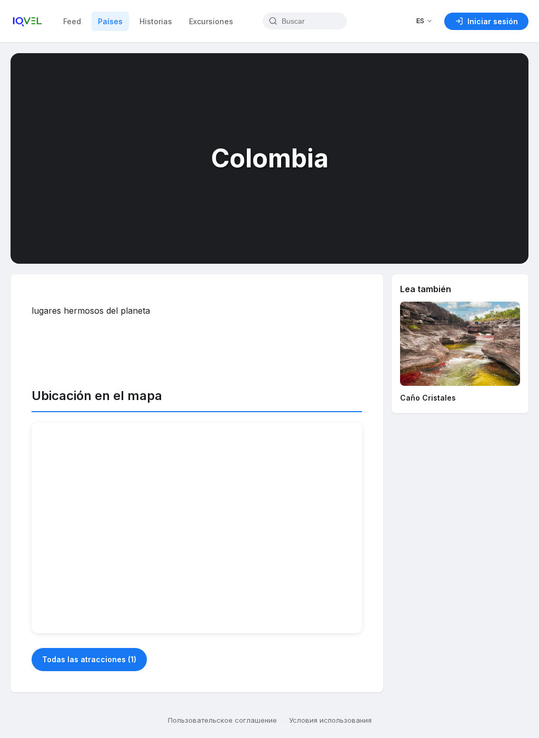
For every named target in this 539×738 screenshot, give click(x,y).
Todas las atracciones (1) (89, 659)
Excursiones (211, 21)
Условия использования (330, 720)
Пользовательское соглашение (222, 720)
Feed (72, 21)
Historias (155, 21)
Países (110, 21)
